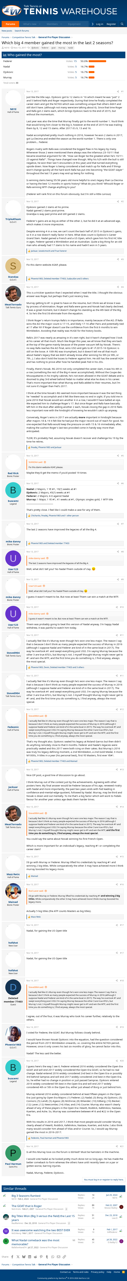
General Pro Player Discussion (44, 1199)
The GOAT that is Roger (27, 1206)
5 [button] (72, 66)
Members (52, 24)
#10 (122, 607)
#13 (122, 769)
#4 (122, 287)
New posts (7, 30)
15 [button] (71, 61)
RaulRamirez (17, 1223)
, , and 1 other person (55, 515)
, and (49, 251)
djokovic (35, 47)
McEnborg (16, 1233)
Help (109, 1271)
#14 (122, 806)
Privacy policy (97, 1271)
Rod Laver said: (36, 890)
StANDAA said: (36, 462)
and (50, 543)
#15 (122, 856)
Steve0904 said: (36, 715)
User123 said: (35, 585)
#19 (122, 1027)
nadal (70, 47)
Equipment (74, 24)
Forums (10, 24)
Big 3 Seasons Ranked (26, 1196)
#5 (122, 455)
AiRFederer (112, 1232)
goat (53, 47)
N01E (6, 47)
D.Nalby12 (112, 1242)
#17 (122, 925)
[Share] (118, 92)
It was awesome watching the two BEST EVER (41, 1230)
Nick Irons (16, 1209)
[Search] (122, 24)
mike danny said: (37, 558)
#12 (122, 709)
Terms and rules (80, 1271)
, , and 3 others (60, 278)
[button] (40, 24)
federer (45, 47)
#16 (122, 884)
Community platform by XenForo (63, 1278)
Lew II (114, 1218)
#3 (122, 259)
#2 (122, 201)
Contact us (65, 1271)
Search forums (22, 30)
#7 (122, 523)
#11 (122, 635)
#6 (122, 483)
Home (117, 1271)
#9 (122, 579)
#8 (122, 551)
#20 (122, 1060)
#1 (122, 91)
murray (61, 47)
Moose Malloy (111, 1207)
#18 (122, 980)
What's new (29, 24)
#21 (122, 1146)
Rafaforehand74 (19, 1247)
